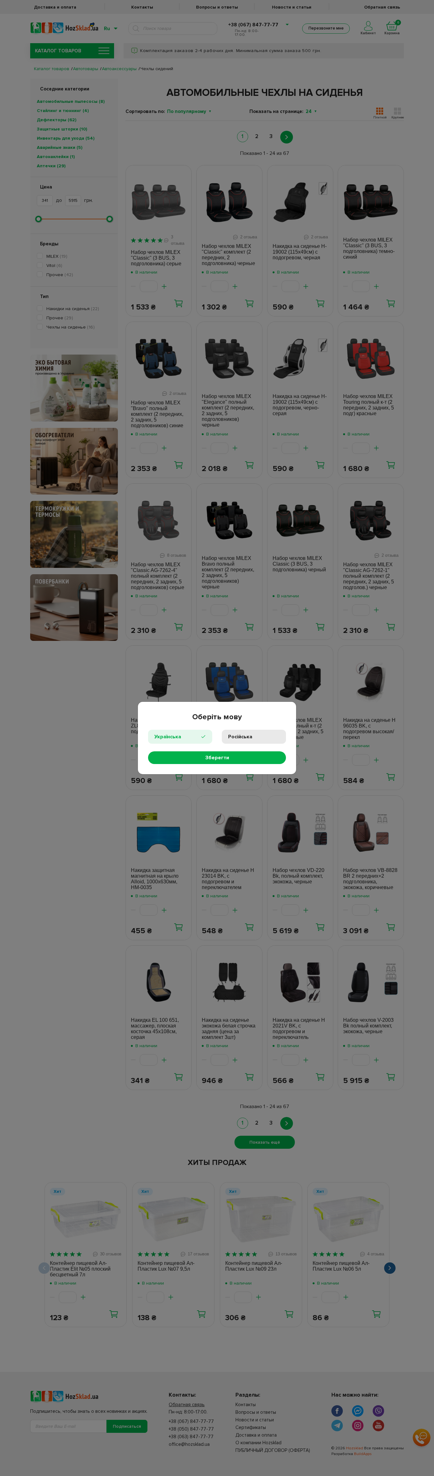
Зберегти (217, 758)
